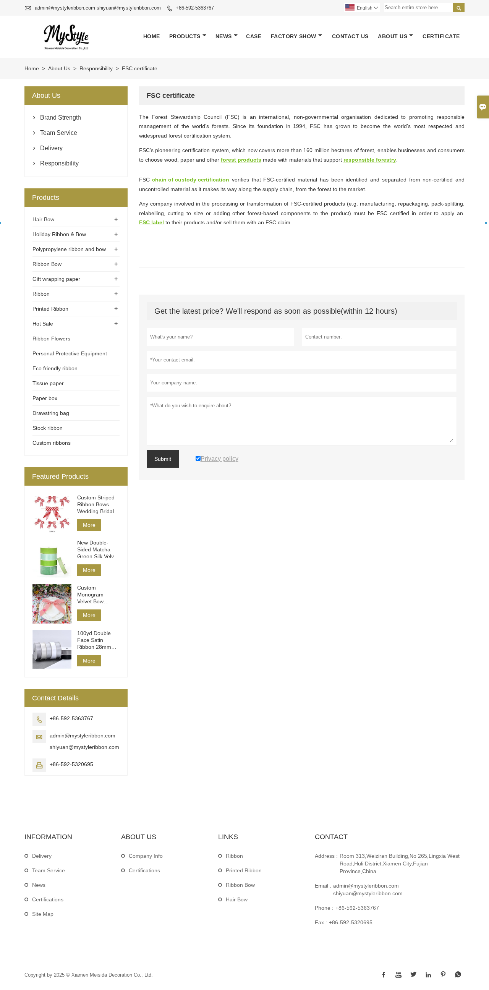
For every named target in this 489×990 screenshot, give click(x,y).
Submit (162, 459)
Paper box (44, 398)
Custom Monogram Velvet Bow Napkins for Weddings (91, 595)
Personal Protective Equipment (69, 353)
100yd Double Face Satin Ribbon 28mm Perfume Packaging (94, 640)
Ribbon (41, 294)
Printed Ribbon (50, 309)
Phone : (324, 908)
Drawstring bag (50, 413)
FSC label (151, 222)
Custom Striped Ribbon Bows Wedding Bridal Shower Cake (96, 504)
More (89, 525)
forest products (241, 160)
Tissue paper (48, 383)
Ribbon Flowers (51, 338)
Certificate (441, 36)
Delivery (51, 148)
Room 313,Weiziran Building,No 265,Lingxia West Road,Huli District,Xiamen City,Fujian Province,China (400, 863)
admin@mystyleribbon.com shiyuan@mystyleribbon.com (98, 8)
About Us (392, 36)
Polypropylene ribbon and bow (69, 249)
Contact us (350, 36)
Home (151, 36)
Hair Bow (43, 219)
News (223, 36)
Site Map (42, 914)
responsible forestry (369, 160)
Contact (331, 837)
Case (253, 36)
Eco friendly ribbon (55, 368)
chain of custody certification (190, 180)
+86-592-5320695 (71, 764)
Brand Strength (60, 117)
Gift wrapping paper (56, 279)
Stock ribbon (47, 428)
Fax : (321, 922)
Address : (326, 856)
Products (185, 36)
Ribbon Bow (47, 264)
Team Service (58, 133)
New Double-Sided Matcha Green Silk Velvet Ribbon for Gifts (97, 550)
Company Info (146, 856)
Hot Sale (42, 324)
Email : (323, 886)
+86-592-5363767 (195, 8)
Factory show (293, 36)
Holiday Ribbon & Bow (59, 234)
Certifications (47, 899)
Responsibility (96, 68)
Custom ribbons (51, 443)
